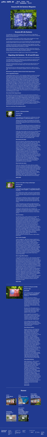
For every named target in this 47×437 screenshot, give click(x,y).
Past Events (21, 408)
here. (37, 52)
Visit (27, 1)
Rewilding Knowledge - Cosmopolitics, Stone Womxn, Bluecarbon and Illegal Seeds (23, 412)
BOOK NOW (18, 115)
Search (30, 3)
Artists (23, 1)
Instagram (24, 430)
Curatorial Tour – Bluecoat (10, 413)
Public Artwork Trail (22, 396)
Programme (23, 3)
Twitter (23, 431)
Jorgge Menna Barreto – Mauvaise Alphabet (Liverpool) (35, 396)
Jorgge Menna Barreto (9, 397)
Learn (17, 3)
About (18, 1)
